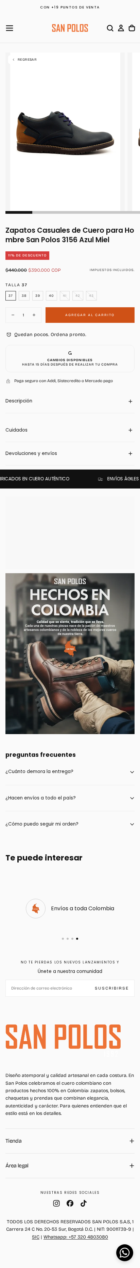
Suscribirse (112, 988)
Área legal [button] (17, 1165)
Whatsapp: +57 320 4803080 (75, 1237)
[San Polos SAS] (63, 1036)
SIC (35, 1237)
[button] (9, 28)
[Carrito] (132, 28)
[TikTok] (84, 1203)
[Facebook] (70, 1203)
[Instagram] (56, 1203)
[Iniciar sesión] (121, 28)
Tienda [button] (13, 1141)
